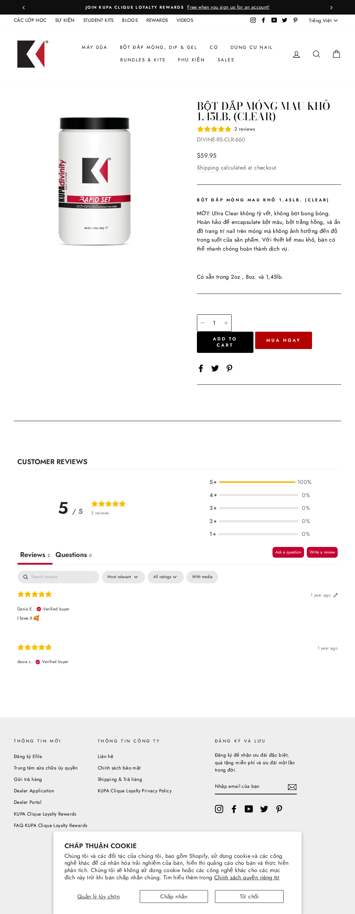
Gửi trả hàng (28, 779)
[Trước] (24, 7)
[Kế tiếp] (331, 7)
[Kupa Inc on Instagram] (219, 809)
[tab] (73, 556)
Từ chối (249, 896)
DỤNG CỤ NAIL (252, 47)
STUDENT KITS (98, 20)
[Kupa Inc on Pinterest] (279, 809)
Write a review (322, 552)
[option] (177, 7)
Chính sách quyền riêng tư (247, 877)
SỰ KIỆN (65, 20)
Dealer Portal (27, 802)
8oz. (251, 277)
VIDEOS (184, 20)
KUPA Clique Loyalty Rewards (45, 813)
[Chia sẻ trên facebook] (201, 367)
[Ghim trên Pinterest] (229, 367)
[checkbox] (202, 577)
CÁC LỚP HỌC (30, 20)
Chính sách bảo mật (119, 767)
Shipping (208, 168)
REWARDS (157, 20)
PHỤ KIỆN (191, 59)
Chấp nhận (174, 896)
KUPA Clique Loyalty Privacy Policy (135, 790)
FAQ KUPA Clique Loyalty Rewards (50, 825)
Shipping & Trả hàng (120, 779)
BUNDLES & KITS (142, 59)
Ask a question (288, 552)
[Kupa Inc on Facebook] (234, 809)
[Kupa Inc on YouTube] (249, 809)
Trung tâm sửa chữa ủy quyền (46, 767)
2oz (235, 277)
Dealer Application (34, 790)
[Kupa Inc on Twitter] (264, 809)
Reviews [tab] (35, 555)
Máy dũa (94, 47)
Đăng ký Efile (28, 756)
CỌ (214, 47)
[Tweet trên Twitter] (215, 367)
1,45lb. (274, 277)
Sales (226, 59)
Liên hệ (106, 756)
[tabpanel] (177, 624)
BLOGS (130, 20)
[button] (259, 482)
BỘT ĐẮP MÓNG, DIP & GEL (159, 47)
